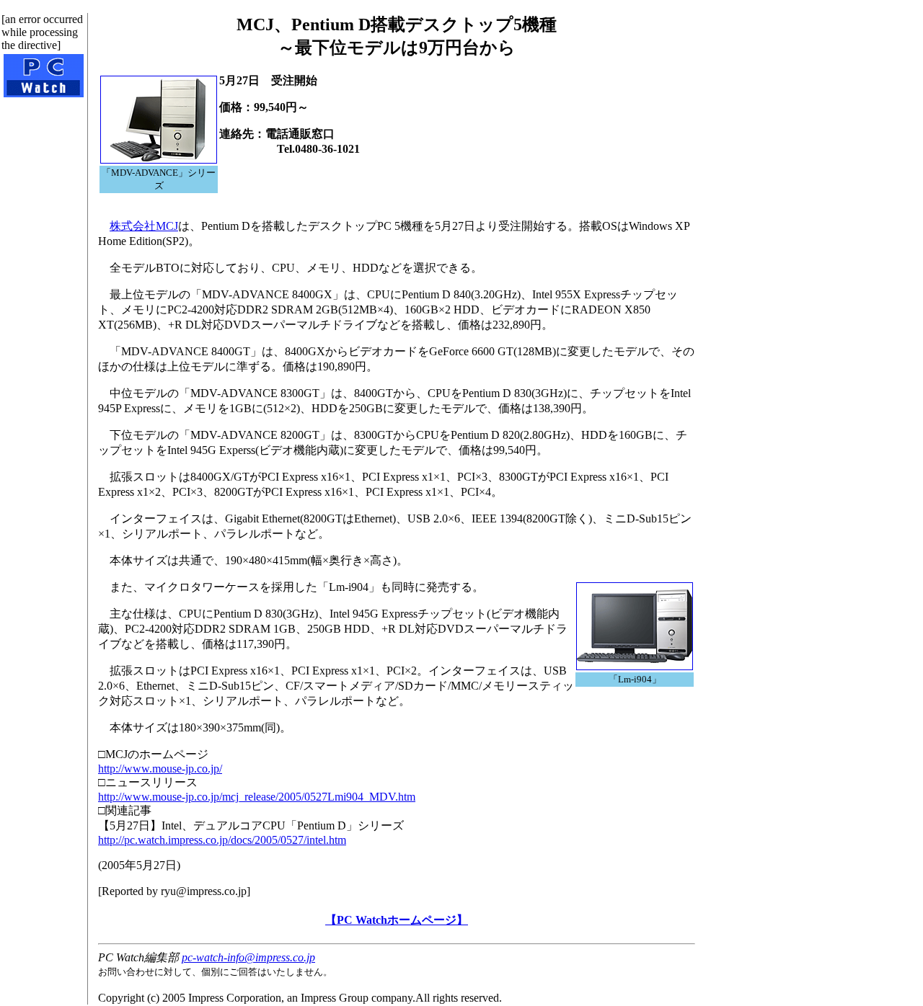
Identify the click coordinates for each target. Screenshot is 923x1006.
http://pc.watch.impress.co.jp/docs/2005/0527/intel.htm (222, 840)
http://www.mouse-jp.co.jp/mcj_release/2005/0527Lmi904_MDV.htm (256, 797)
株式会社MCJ (144, 226)
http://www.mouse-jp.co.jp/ (160, 768)
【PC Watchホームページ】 (396, 920)
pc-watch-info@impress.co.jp (248, 957)
